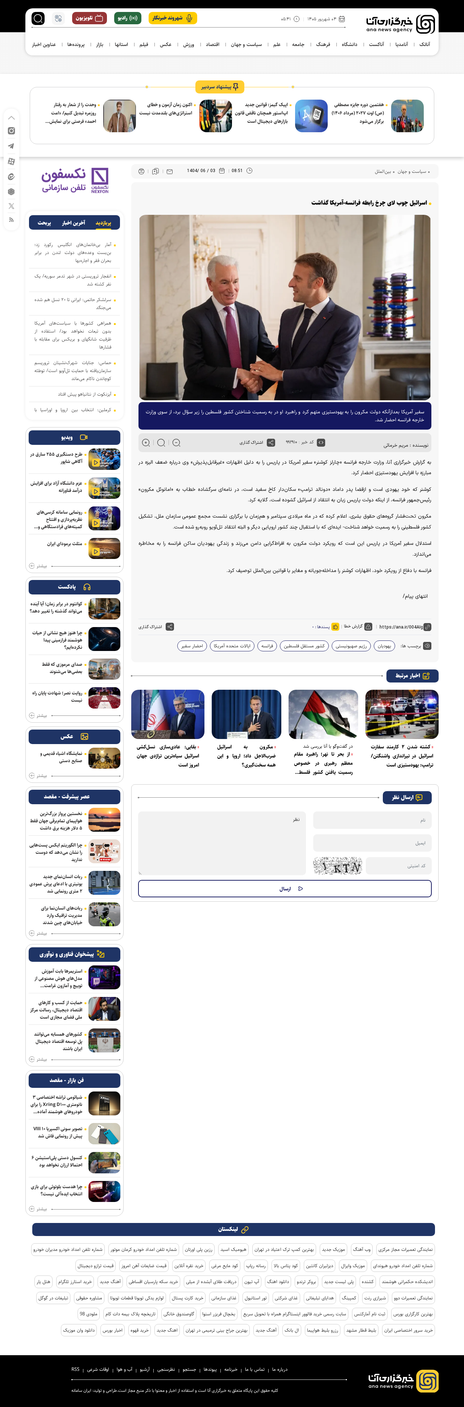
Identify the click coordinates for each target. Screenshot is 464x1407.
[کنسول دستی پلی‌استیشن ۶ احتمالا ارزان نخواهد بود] (104, 1162)
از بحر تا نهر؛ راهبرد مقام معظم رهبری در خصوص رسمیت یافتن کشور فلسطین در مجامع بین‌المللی (323, 763)
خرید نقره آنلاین (188, 1265)
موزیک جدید (333, 1249)
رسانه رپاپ (256, 1265)
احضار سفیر (192, 646)
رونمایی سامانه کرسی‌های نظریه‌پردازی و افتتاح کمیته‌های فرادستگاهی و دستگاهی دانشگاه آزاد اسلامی (59, 519)
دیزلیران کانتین (319, 1265)
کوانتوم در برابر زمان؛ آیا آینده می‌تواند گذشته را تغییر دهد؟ (56, 607)
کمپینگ (349, 1298)
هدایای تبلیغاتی (320, 1298)
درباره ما (279, 1369)
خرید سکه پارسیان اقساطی (153, 1281)
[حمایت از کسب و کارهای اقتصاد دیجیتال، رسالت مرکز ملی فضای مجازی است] (104, 1009)
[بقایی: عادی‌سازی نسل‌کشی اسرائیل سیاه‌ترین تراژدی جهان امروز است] (167, 714)
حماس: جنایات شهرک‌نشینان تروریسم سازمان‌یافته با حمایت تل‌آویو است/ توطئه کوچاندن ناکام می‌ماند (72, 370)
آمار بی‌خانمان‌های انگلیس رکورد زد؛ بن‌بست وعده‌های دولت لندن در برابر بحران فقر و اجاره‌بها (72, 252)
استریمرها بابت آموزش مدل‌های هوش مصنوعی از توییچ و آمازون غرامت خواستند (58, 978)
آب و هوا (124, 1369)
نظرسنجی (166, 1369)
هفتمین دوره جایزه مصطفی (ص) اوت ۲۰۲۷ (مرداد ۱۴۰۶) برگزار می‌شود (358, 113)
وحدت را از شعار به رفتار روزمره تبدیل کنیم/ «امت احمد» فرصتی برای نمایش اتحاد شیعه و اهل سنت (72, 113)
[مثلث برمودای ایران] (104, 548)
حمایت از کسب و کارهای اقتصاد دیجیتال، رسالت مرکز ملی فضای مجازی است (56, 1010)
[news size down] (176, 442)
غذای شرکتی (286, 1298)
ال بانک (292, 1330)
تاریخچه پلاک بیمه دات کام (130, 1314)
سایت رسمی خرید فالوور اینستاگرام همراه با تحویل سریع (294, 1314)
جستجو (189, 1369)
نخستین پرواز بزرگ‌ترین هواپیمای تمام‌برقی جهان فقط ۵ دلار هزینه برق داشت (56, 821)
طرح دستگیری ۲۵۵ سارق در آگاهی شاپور (56, 458)
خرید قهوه (139, 1330)
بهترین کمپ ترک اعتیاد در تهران (284, 1249)
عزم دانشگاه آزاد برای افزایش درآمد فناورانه (56, 487)
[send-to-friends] (170, 171)
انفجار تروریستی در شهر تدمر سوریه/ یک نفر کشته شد (72, 280)
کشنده (368, 1281)
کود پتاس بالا (286, 1265)
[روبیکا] (11, 191)
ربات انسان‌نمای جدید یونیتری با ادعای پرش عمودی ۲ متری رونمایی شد (55, 884)
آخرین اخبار (73, 223)
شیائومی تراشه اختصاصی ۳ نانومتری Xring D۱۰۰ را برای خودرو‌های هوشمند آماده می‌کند (56, 1104)
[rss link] (11, 219)
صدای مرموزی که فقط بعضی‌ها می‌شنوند (62, 668)
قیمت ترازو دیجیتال (95, 1265)
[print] (141, 171)
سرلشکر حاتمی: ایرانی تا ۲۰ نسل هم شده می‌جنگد (72, 303)
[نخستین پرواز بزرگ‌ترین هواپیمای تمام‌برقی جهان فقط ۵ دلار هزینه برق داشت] (104, 820)
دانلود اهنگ (278, 1281)
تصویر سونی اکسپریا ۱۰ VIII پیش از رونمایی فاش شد (57, 1132)
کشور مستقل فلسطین (304, 646)
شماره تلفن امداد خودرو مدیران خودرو (68, 1249)
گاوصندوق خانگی (178, 1314)
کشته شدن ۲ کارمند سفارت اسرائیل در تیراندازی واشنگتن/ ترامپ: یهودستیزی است (402, 756)
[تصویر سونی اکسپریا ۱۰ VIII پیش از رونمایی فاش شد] (104, 1133)
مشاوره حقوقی (89, 1298)
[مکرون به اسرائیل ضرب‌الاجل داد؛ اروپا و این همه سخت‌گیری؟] (246, 714)
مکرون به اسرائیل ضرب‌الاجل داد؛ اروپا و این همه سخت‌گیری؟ (246, 756)
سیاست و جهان (411, 171)
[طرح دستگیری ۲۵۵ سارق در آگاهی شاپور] (104, 459)
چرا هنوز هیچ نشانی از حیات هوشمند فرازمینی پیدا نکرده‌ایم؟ (57, 640)
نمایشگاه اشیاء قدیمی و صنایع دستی (61, 757)
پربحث (44, 223)
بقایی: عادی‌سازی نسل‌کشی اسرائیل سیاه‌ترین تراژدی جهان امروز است (168, 756)
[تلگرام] (11, 145)
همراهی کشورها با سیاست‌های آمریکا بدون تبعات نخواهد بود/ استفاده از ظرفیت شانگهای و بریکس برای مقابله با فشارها (72, 335)
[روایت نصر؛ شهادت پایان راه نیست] (104, 698)
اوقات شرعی (98, 1369)
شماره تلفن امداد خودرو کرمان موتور (144, 1249)
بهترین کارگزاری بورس (413, 1314)
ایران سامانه (81, 1390)
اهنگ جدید (167, 1330)
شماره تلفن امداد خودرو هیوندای (403, 1265)
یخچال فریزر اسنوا (218, 1314)
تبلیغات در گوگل (53, 1298)
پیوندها (210, 1369)
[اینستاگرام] (11, 130)
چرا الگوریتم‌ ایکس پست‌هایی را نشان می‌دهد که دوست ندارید (55, 852)
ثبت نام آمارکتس (369, 1314)
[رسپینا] (74, 180)
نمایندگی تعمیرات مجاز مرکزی (405, 1249)
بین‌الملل (383, 171)
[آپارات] (11, 161)
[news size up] (145, 442)
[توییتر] (11, 205)
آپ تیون (251, 1281)
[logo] (400, 24)
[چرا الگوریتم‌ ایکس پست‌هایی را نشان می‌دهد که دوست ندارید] (104, 851)
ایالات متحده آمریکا (232, 646)
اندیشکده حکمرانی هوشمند (407, 1281)
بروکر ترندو (306, 1281)
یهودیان (384, 646)
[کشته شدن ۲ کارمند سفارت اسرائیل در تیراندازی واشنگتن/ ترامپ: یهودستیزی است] (402, 714)
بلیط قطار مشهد (361, 1330)
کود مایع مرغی (224, 1265)
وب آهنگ (361, 1249)
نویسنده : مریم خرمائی (406, 445)
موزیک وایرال (353, 1265)
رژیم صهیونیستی (351, 646)
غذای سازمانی (224, 1298)
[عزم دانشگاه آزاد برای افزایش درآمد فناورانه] (104, 488)
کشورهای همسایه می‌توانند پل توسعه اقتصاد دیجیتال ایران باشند (58, 1041)
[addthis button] (271, 443)
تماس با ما (255, 1369)
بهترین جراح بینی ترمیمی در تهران (217, 1330)
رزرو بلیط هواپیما (322, 1330)
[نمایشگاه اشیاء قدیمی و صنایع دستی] (104, 758)
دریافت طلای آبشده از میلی (211, 1281)
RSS (75, 1369)
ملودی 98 (89, 1314)
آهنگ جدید (110, 1281)
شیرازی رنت (375, 1298)
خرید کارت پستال (187, 1298)
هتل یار (43, 1281)
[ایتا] (11, 176)
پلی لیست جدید (339, 1281)
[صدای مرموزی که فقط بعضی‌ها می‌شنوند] (104, 669)
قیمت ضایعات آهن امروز (143, 1265)
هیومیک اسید (233, 1249)
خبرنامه (230, 1369)
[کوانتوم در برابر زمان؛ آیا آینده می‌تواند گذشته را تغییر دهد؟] (104, 608)
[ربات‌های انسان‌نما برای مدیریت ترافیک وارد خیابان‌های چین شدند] (104, 914)
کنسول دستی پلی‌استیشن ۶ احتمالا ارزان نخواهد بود (57, 1161)
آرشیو (145, 1369)
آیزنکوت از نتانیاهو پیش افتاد (84, 394)
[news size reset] (161, 442)
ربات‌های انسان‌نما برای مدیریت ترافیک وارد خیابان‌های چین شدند (61, 915)
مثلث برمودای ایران (64, 543)
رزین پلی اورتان (198, 1249)
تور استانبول (256, 1298)
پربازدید (103, 223)
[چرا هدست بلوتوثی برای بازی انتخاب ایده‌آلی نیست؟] (104, 1191)
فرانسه (267, 646)
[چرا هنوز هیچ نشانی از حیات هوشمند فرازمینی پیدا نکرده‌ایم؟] (104, 639)
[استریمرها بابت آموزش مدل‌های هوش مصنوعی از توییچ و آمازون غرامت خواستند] (104, 977)
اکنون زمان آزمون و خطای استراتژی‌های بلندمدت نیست (165, 109)
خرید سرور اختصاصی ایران (408, 1330)
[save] (155, 171)
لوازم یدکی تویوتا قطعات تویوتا (137, 1298)
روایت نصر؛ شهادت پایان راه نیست (57, 696)
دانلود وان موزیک (79, 1330)
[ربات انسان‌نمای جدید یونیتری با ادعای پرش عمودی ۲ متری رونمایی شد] (104, 883)
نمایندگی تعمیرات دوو (413, 1298)
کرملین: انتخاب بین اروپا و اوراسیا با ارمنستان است (72, 413)
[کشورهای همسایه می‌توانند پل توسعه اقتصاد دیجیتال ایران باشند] (104, 1040)
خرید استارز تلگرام (75, 1281)
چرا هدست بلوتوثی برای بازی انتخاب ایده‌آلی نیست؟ (56, 1190)
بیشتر (42, 566)
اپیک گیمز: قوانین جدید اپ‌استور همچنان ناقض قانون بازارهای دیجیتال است (261, 113)
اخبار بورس (113, 1330)
